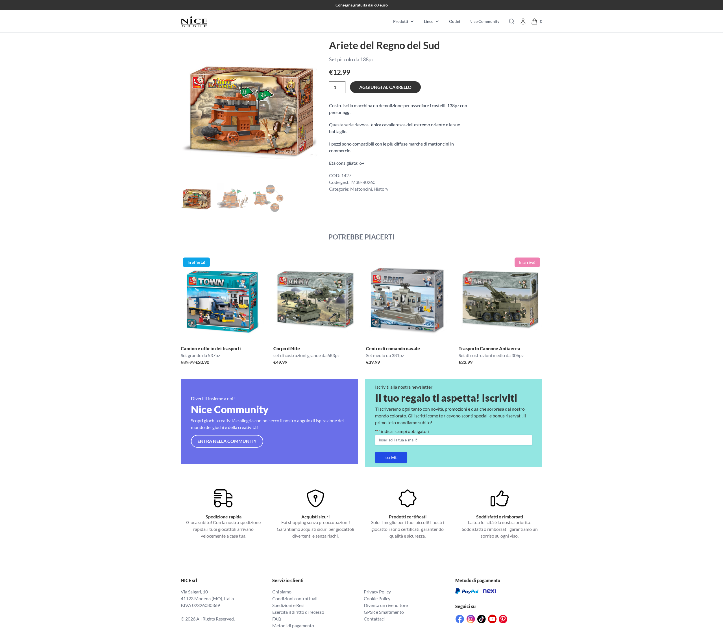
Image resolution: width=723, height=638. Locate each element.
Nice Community (484, 21)
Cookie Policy (377, 598)
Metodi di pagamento (293, 625)
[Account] (523, 21)
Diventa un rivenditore (386, 605)
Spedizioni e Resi (288, 605)
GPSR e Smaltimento (384, 612)
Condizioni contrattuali (294, 598)
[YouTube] (492, 619)
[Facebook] (459, 619)
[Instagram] (471, 619)
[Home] (194, 21)
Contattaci (374, 618)
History (381, 189)
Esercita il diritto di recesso (298, 612)
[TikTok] (481, 619)
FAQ (276, 618)
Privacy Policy (377, 591)
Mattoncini (361, 189)
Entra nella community (226, 441)
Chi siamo (281, 591)
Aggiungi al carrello (385, 87)
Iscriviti (391, 457)
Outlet (454, 21)
